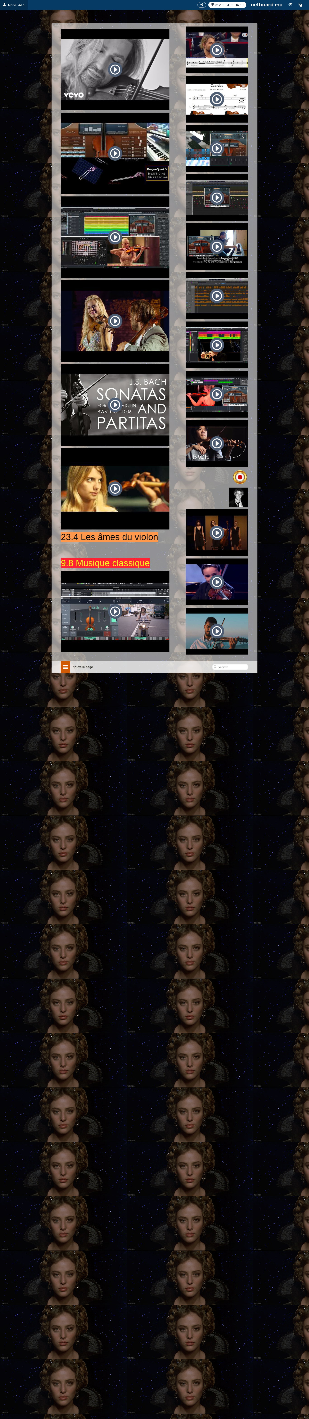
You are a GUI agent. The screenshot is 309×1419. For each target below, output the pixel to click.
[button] (300, 5)
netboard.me (267, 4)
